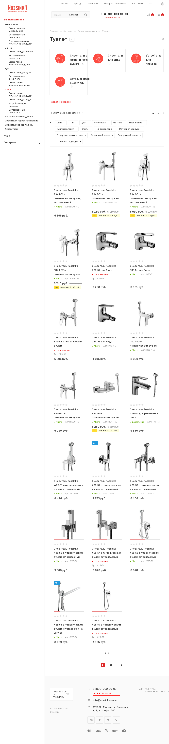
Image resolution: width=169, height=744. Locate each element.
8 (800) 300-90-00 (116, 13)
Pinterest (116, 720)
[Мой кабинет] (162, 4)
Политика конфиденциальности (157, 690)
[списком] (158, 113)
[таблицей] (163, 113)
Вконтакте (91, 720)
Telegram (99, 720)
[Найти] (86, 14)
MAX (107, 720)
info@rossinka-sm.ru (105, 700)
